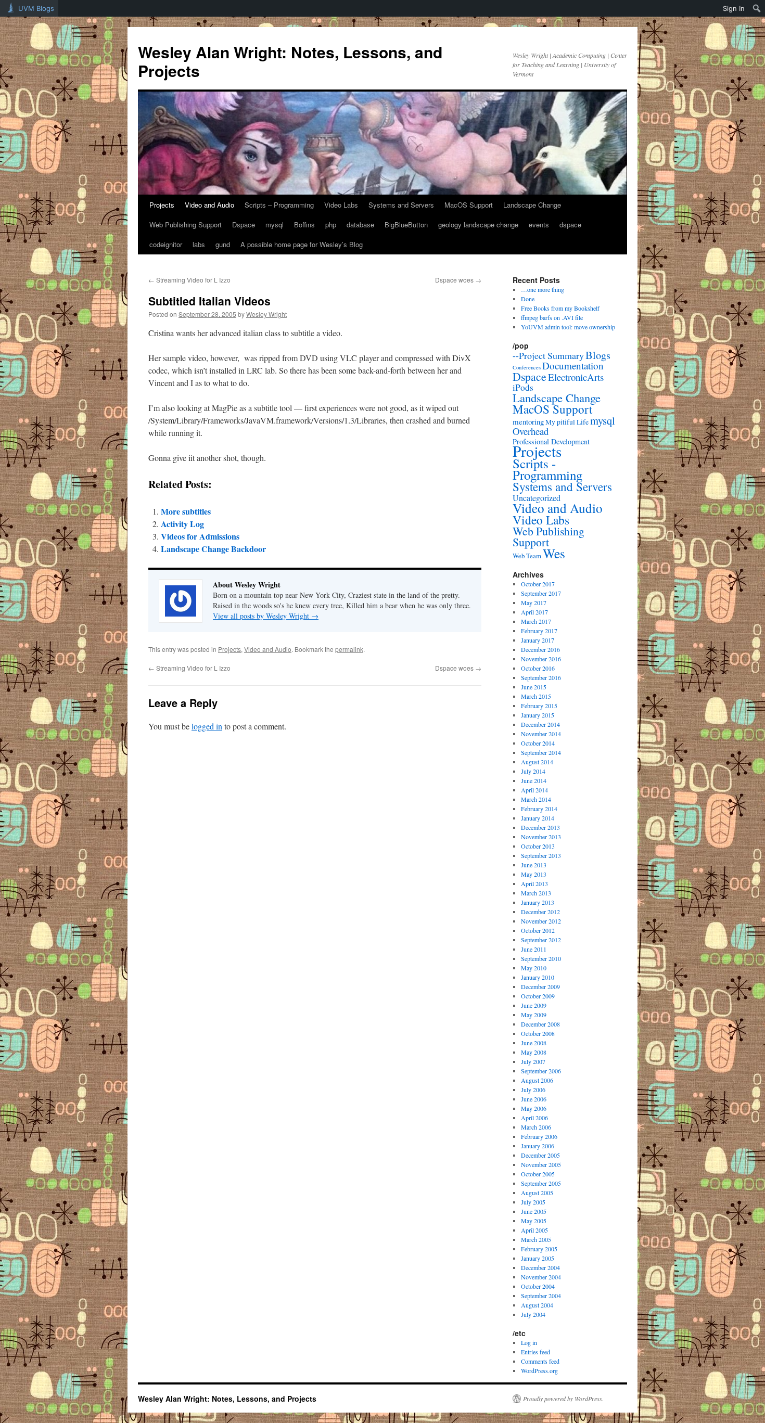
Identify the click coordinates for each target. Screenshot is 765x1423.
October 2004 (538, 1286)
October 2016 (538, 668)
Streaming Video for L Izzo (189, 279)
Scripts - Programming (547, 469)
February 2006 (539, 1136)
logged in (207, 726)
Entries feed (535, 1352)
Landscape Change (532, 205)
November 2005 (541, 1164)
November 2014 (541, 733)
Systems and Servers (401, 205)
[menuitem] (757, 8)
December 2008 (540, 1024)
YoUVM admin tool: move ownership (568, 327)
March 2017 (536, 621)
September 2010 (541, 958)
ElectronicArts (576, 376)
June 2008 (533, 1043)
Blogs (597, 355)
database (360, 224)
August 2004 (537, 1305)
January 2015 (537, 715)
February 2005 (539, 1249)
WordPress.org (539, 1370)
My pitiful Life (567, 422)
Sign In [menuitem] (734, 8)
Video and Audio (209, 205)
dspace (570, 224)
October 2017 (538, 584)
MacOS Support (468, 205)
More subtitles (186, 511)
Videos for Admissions (200, 536)
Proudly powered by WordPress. (563, 1398)
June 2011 (533, 949)
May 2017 (533, 602)
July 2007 (533, 1061)
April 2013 (534, 883)
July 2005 (533, 1202)
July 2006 (533, 1089)
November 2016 (541, 659)
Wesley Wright (266, 314)
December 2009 (540, 986)
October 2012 (538, 930)
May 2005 (533, 1220)
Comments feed (540, 1361)
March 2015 (536, 696)
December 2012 (540, 911)
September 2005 (541, 1183)
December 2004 (540, 1267)
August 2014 (537, 762)
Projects (161, 205)
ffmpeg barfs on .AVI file (552, 317)
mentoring (528, 421)
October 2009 (538, 996)
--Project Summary (548, 355)
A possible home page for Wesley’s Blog (301, 244)
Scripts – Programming (279, 205)
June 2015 (533, 687)
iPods (523, 387)
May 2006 (533, 1108)
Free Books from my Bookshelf (560, 308)
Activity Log (182, 524)
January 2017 (537, 640)
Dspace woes (458, 279)
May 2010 (533, 968)
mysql (274, 224)
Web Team (527, 555)
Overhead (531, 431)
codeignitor (165, 244)
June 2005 (533, 1211)
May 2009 (533, 1014)
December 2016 (540, 649)
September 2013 (541, 855)
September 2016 (541, 677)
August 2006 (537, 1080)
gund (222, 244)
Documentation (573, 365)
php (330, 224)
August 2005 (537, 1192)
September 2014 (541, 752)
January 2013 (537, 902)
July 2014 (533, 771)
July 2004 (533, 1314)
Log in (529, 1342)
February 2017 (539, 630)
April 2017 (534, 612)
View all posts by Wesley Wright (265, 616)
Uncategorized (536, 497)
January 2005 (537, 1258)
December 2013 (540, 827)
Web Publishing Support (185, 224)
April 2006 (534, 1117)
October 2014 (538, 743)
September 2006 (541, 1071)
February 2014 (539, 808)
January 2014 (537, 818)
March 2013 (536, 893)
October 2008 (538, 1033)
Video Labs (341, 205)
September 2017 (541, 593)
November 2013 (541, 836)
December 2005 (540, 1155)
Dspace (243, 224)
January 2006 (537, 1146)
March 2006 (536, 1127)
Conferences (527, 367)
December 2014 (540, 724)
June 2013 (533, 865)
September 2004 (541, 1295)
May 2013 (533, 874)
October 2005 (538, 1174)
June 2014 (533, 780)
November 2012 (541, 921)
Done (527, 298)
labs (199, 244)
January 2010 (537, 977)
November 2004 (541, 1277)
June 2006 (533, 1099)
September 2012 (541, 939)
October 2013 (538, 846)
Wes (554, 553)
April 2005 (534, 1230)
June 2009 (533, 1005)
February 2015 (539, 705)
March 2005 (536, 1239)
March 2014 (536, 799)
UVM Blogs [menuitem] (36, 8)
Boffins (304, 224)
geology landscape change (478, 224)
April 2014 (534, 790)
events (539, 224)
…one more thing (542, 289)
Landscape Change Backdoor (213, 549)
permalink (349, 649)
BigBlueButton (406, 224)
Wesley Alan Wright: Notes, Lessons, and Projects (290, 61)
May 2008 (533, 1052)
